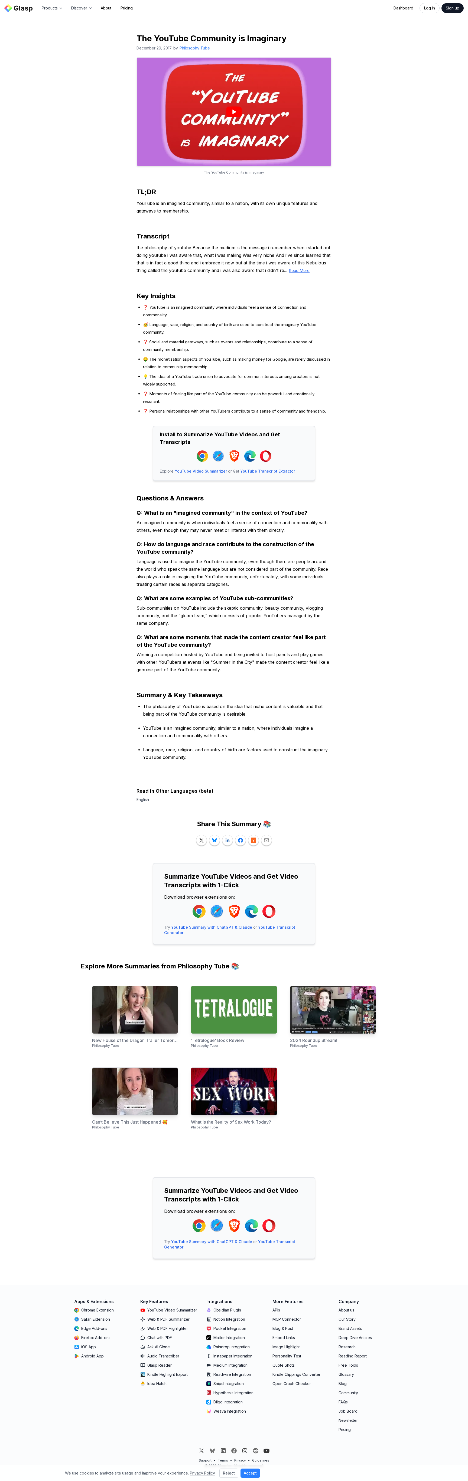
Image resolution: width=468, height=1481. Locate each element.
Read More (299, 270)
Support (205, 1460)
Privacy (240, 1460)
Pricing (127, 8)
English (142, 799)
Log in (429, 8)
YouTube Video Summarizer (201, 471)
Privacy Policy (202, 1473)
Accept (250, 1473)
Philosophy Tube (195, 48)
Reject (229, 1473)
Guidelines (260, 1460)
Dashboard (403, 8)
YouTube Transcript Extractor (267, 471)
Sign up (452, 8)
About (106, 8)
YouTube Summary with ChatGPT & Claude (211, 927)
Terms (223, 1460)
